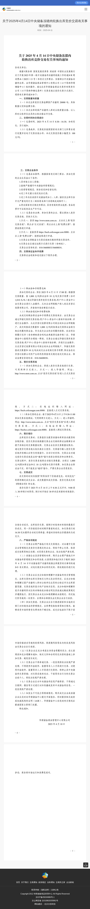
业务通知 (51, 882)
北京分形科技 (50, 904)
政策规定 (42, 882)
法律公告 (55, 890)
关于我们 (25, 882)
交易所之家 (60, 882)
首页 (18, 882)
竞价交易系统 (81, 3)
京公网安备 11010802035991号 (45, 901)
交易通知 (33, 882)
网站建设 (38, 904)
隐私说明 (45, 890)
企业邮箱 (70, 882)
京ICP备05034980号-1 (45, 897)
